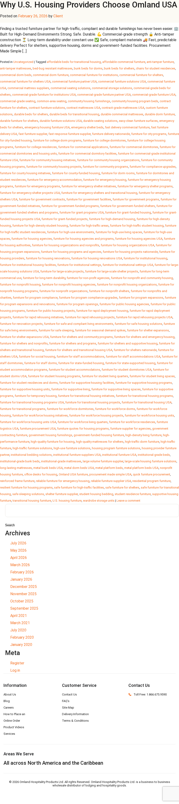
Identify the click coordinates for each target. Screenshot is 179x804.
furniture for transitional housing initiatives (86, 396)
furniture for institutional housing (145, 258)
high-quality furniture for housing (53, 441)
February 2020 (22, 637)
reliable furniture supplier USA (111, 481)
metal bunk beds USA (48, 468)
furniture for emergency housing (104, 179)
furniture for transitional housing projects (92, 402)
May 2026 (18, 550)
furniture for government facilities (88, 199)
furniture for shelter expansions (148, 330)
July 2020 (18, 630)
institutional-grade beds (154, 454)
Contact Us (69, 694)
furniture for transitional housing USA (147, 402)
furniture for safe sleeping (56, 330)
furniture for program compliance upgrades (88, 297)
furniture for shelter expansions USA (24, 337)
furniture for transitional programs (22, 409)
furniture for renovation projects (21, 324)
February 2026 (22, 572)
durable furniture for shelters (19, 121)
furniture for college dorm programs (57, 140)
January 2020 (21, 644)
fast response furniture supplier (69, 134)
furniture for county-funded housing (76, 173)
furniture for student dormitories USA (126, 369)
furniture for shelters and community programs (81, 337)
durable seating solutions (100, 121)
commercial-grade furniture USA (154, 94)
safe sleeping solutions (28, 494)
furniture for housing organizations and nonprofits (65, 245)
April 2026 (18, 557)
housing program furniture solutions (116, 448)
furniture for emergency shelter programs (145, 186)
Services (9, 733)
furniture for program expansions (141, 297)
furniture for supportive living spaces (116, 389)
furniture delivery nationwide (111, 134)
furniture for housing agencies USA (138, 238)
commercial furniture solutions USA (122, 81)
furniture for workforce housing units (149, 415)
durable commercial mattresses (122, 114)
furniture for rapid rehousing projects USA (144, 317)
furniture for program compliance (35, 297)
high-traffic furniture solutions (32, 448)
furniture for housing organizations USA (127, 245)
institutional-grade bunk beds (20, 461)
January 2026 (21, 579)
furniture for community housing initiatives (47, 160)
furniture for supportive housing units (25, 389)
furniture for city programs (148, 134)
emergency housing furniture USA (47, 127)
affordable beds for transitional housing (74, 62)
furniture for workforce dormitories (70, 409)
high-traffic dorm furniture (142, 441)
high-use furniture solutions (72, 448)
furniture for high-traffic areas (89, 225)
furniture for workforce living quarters (83, 422)
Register (17, 663)
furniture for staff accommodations (80, 356)
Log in (15, 670)
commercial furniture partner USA (74, 81)
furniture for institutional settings (79, 265)
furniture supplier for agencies (130, 428)
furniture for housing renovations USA (96, 258)
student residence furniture (133, 494)
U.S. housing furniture (67, 500)
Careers (8, 707)
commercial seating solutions (70, 88)
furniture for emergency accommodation (54, 179)
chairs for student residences (155, 68)
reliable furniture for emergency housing (63, 481)
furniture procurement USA (38, 428)
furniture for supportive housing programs (143, 382)
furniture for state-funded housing (81, 363)
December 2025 (23, 586)
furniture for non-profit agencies (88, 278)
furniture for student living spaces (152, 376)
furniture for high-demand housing (112, 219)
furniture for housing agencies (31, 238)
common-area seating (51, 101)
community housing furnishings (89, 101)
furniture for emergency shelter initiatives (89, 186)
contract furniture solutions (47, 107)
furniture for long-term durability (44, 278)
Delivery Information (75, 714)
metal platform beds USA (141, 468)
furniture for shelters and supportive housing (128, 343)
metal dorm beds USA (79, 468)
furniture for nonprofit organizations (63, 291)
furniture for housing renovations (48, 258)
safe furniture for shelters (122, 487)
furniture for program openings (77, 304)
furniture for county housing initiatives (25, 173)
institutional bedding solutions (31, 454)
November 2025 (23, 594)
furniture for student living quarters (105, 376)
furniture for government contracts (42, 199)
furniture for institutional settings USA (128, 265)
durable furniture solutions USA (61, 121)
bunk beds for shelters (119, 68)
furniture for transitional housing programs (144, 396)
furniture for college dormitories (104, 140)
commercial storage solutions (112, 88)
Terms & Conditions (75, 720)
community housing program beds (135, 101)
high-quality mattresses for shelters (100, 441)
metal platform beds (109, 468)
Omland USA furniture (73, 474)
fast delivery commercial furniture (127, 127)
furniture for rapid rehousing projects (90, 317)
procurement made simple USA (110, 474)
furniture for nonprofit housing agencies (69, 284)
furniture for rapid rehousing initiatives (38, 317)
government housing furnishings (50, 435)
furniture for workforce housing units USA (28, 422)
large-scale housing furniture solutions (150, 461)
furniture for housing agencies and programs (83, 238)
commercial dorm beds (15, 75)
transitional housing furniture (32, 500)
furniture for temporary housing (36, 396)
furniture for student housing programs (54, 376)
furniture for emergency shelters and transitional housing (99, 193)
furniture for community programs (105, 166)
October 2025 (21, 601)
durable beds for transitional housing (74, 114)
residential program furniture (151, 481)
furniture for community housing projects (53, 166)
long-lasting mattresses (16, 468)
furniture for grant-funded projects (64, 219)
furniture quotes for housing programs (83, 428)
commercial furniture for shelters (141, 75)
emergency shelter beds (87, 127)
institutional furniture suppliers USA (77, 454)
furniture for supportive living (70, 389)
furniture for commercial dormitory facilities (87, 153)
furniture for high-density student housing (40, 225)
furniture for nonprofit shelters (109, 291)
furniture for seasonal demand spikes (100, 330)
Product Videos (13, 727)
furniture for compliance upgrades (153, 166)
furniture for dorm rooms (118, 173)
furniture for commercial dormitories (134, 147)
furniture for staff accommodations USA (133, 356)
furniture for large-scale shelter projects (111, 271)
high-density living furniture (143, 435)
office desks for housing (40, 474)
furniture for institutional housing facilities (28, 265)
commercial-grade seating (17, 101)
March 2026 (20, 565)
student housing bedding (96, 494)
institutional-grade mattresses (61, 461)
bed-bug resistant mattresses (52, 68)
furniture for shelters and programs (72, 343)
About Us (9, 694)
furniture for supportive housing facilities (86, 382)
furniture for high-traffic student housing (137, 225)
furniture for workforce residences (132, 422)
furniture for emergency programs (37, 186)
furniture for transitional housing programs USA (32, 402)
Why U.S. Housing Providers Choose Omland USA (88, 5)
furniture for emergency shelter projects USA (30, 193)
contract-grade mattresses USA (123, 107)
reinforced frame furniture (17, 481)
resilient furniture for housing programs (26, 487)
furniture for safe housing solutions (138, 324)
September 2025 (24, 608)
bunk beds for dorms (88, 68)
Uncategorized (23, 62)
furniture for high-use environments (70, 232)
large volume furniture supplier (103, 461)
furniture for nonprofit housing (20, 284)
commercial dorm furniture (51, 75)
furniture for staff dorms (40, 363)
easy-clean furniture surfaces (138, 121)
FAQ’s (65, 701)
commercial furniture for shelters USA (25, 81)
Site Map (68, 707)
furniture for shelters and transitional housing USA (78, 350)
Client (58, 16)
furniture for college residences (36, 147)
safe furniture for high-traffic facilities (79, 487)
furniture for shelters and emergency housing (144, 337)
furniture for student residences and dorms (29, 382)
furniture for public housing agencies (124, 304)
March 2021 (20, 623)
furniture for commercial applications (83, 147)
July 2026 (18, 543)
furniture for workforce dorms (115, 409)
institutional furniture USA (119, 454)
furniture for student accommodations (74, 369)
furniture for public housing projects (50, 310)
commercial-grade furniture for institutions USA (44, 94)
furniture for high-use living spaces (119, 232)
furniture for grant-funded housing (128, 212)
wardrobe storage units (98, 500)
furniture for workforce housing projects (96, 415)
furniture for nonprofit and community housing (142, 278)
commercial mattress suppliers (28, 88)
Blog (6, 701)
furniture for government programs (136, 199)
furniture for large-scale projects (62, 271)
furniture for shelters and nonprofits (24, 343)
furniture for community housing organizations (108, 160)
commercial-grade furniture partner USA (104, 94)
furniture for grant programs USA (81, 212)
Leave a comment (128, 500)
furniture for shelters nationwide (135, 350)
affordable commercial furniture (123, 62)
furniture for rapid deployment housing (102, 310)
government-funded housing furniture (99, 435)
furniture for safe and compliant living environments (78, 324)
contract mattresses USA (83, 107)
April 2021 (18, 615)
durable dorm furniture (160, 114)
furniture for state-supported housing (130, 363)
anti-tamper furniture (160, 62)
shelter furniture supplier (61, 494)
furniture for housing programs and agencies (71, 252)
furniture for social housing (37, 356)
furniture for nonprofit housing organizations (127, 284)
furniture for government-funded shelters (127, 206)
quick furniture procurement (151, 474)
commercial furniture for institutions (94, 75)
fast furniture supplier (32, 134)
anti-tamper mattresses (15, 68)
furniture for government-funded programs (70, 206)
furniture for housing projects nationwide (130, 252)
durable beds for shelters (31, 114)
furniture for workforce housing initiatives (40, 415)
